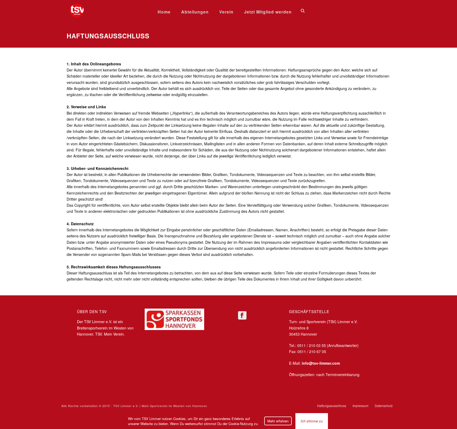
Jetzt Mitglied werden (268, 12)
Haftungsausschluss (331, 406)
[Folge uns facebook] (242, 315)
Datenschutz (384, 406)
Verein (226, 12)
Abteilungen (195, 12)
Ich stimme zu (312, 420)
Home (164, 12)
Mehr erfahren (278, 420)
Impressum (360, 406)
